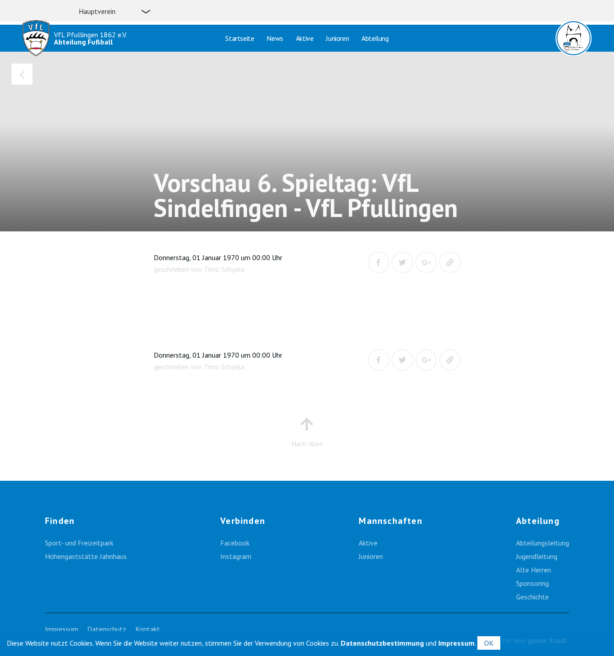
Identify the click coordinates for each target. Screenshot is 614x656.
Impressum (61, 629)
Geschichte (532, 596)
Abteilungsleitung (542, 542)
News (275, 38)
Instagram (235, 556)
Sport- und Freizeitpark (79, 542)
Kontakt (147, 629)
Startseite (239, 38)
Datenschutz (106, 629)
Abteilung (374, 38)
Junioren (337, 38)
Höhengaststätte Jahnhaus (86, 556)
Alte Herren (533, 569)
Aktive (305, 38)
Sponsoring (532, 583)
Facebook (234, 542)
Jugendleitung (536, 556)
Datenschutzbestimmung (382, 642)
